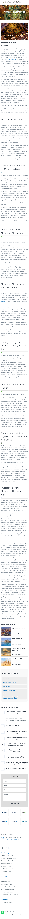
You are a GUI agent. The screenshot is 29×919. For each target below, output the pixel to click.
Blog (6, 14)
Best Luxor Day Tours (6, 884)
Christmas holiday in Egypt (8, 861)
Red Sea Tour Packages (7, 868)
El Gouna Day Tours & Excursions (9, 894)
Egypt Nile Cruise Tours (7, 855)
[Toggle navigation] (26, 2)
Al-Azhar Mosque (8, 679)
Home (2, 14)
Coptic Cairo (6, 686)
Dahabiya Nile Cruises (6, 902)
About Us (19, 914)
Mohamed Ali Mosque (8, 43)
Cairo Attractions (13, 14)
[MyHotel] (11, 3)
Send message (14, 803)
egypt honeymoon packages (8, 858)
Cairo (2, 94)
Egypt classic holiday (6, 863)
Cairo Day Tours (5, 879)
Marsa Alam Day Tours (7, 892)
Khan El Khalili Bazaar (9, 690)
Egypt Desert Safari (6, 871)
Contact (8, 914)
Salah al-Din (4, 301)
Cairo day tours (12, 59)
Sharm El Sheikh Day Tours (8, 889)
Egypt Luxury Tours (6, 866)
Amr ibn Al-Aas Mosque (9, 682)
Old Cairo (5, 694)
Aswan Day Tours (5, 881)
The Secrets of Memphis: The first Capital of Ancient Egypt (12, 697)
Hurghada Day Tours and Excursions (10, 887)
